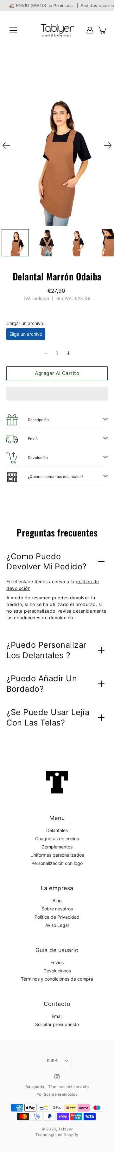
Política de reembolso (57, 1094)
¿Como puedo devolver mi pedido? (46, 561)
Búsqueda (34, 1086)
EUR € (52, 1060)
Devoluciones (57, 970)
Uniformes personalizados (57, 855)
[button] (57, 394)
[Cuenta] (90, 30)
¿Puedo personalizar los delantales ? (46, 650)
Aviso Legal (57, 925)
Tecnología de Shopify (57, 1134)
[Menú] (13, 30)
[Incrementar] (68, 353)
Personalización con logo (57, 863)
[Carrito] (103, 30)
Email (57, 1016)
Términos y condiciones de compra (57, 979)
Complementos (57, 846)
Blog (57, 900)
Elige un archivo (26, 334)
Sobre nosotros (57, 908)
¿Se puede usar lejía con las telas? (47, 717)
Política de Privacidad (57, 917)
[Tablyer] (57, 30)
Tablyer (65, 1129)
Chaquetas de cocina (57, 838)
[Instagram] (57, 1076)
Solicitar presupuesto (57, 1024)
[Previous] (6, 145)
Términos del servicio (68, 1086)
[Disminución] (46, 353)
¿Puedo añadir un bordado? (41, 683)
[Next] (107, 145)
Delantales (57, 830)
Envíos (57, 962)
